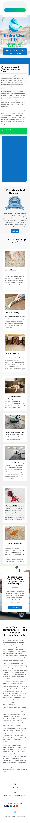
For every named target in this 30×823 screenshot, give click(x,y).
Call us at (8, 129)
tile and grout (8, 360)
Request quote (15, 607)
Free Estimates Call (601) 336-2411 (15, 51)
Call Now (15, 231)
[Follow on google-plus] (17, 806)
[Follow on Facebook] (5, 806)
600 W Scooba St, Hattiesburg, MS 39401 (14, 795)
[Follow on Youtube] (14, 806)
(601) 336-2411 (14, 7)
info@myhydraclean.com (15, 803)
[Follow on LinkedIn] (11, 806)
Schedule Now (15, 10)
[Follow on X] (8, 806)
